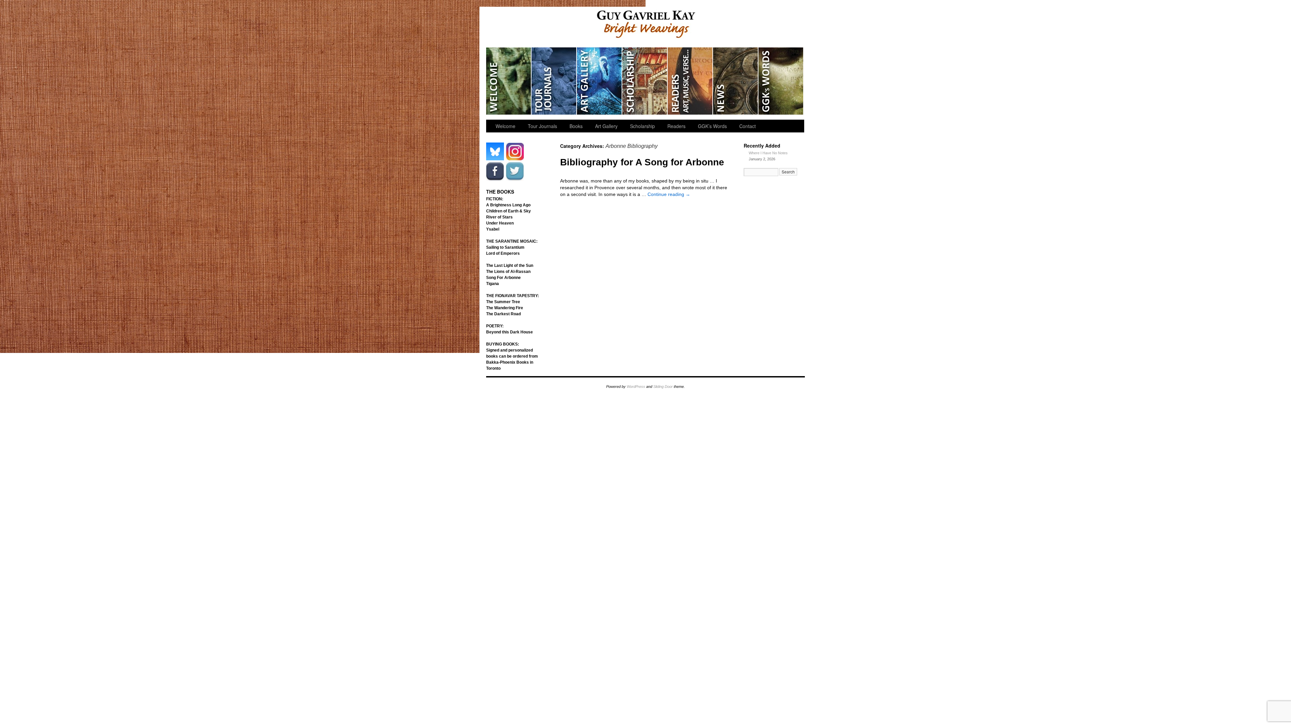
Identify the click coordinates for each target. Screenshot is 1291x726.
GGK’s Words (780, 81)
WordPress (636, 387)
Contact (747, 126)
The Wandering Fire (504, 308)
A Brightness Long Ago (508, 205)
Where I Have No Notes (768, 153)
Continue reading (669, 194)
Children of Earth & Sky (508, 211)
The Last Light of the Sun (509, 265)
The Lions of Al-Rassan (508, 271)
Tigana (492, 283)
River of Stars (499, 217)
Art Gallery (599, 81)
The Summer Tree (503, 301)
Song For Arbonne (503, 277)
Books (576, 126)
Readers (690, 81)
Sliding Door (663, 387)
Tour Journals (554, 81)
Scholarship (645, 81)
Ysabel (492, 229)
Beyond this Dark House (509, 332)
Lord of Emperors (503, 253)
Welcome (509, 81)
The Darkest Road (503, 314)
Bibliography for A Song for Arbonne (642, 162)
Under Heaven (500, 223)
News (735, 81)
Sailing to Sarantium (505, 247)
